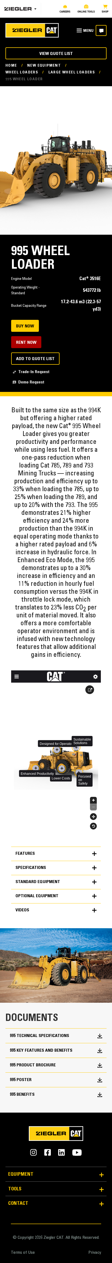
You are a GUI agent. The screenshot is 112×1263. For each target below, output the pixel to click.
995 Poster (21, 1080)
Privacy (94, 1252)
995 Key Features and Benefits (41, 1050)
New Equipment (44, 66)
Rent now (26, 342)
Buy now (25, 326)
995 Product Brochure (33, 1065)
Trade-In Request (33, 372)
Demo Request (31, 382)
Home (11, 66)
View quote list (56, 54)
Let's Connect (101, 30)
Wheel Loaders (21, 73)
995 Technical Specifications (39, 1036)
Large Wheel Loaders (71, 73)
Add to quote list (35, 359)
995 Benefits (22, 1094)
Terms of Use (23, 1252)
